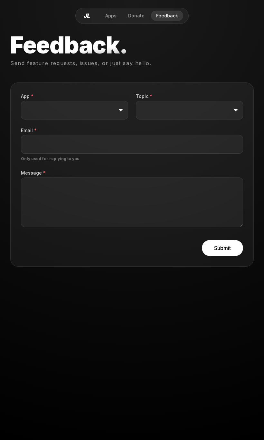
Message (33, 173)
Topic (144, 96)
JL (86, 15)
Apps (111, 15)
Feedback (167, 15)
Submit (222, 248)
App (27, 96)
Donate (136, 15)
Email (29, 130)
